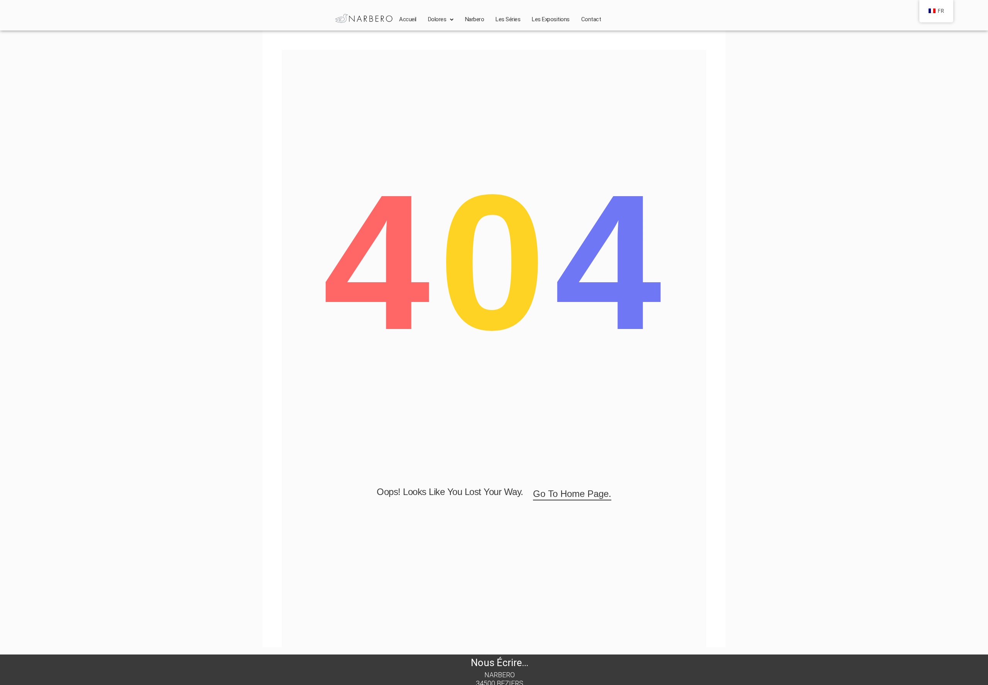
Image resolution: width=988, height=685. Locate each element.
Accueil (407, 19)
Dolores (437, 19)
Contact (591, 19)
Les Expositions (551, 19)
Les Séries (508, 19)
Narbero (474, 19)
